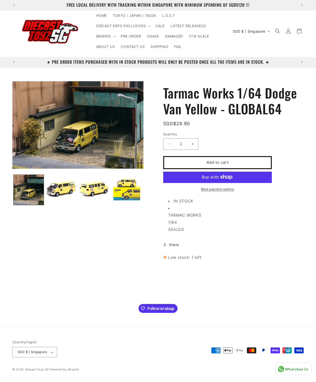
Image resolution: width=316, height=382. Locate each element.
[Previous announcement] (14, 5)
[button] (123, 26)
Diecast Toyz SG (37, 369)
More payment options (217, 189)
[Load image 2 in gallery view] (61, 190)
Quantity (170, 134)
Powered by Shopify (64, 369)
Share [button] (174, 244)
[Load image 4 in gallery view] (127, 190)
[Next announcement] (301, 5)
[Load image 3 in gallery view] (94, 190)
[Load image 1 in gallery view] (29, 190)
